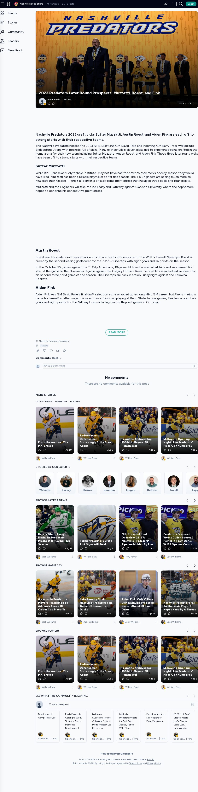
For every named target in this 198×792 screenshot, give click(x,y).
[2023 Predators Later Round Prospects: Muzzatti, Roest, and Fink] (117, 59)
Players (44, 345)
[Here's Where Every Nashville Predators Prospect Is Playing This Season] (55, 528)
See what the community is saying (62, 696)
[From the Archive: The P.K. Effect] (55, 430)
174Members (52, 4)
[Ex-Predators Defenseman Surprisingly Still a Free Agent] (97, 430)
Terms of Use (135, 763)
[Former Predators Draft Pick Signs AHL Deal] (97, 528)
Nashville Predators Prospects (54, 341)
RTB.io (150, 759)
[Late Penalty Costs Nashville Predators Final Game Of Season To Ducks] (97, 593)
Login (191, 4)
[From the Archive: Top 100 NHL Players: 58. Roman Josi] (138, 430)
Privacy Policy (154, 763)
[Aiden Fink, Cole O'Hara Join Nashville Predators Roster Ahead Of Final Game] (138, 593)
